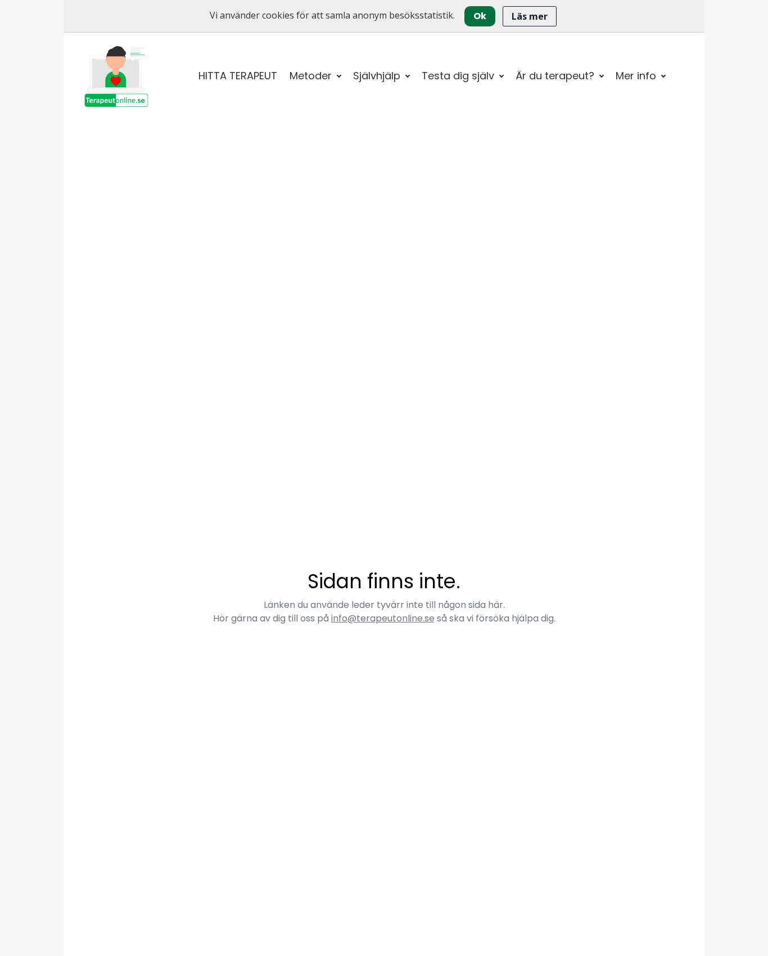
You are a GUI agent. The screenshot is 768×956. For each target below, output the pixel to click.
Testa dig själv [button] (458, 76)
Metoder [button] (311, 76)
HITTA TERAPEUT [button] (237, 76)
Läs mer (530, 16)
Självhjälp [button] (376, 76)
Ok (479, 16)
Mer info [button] (636, 76)
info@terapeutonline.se (383, 618)
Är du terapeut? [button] (555, 76)
